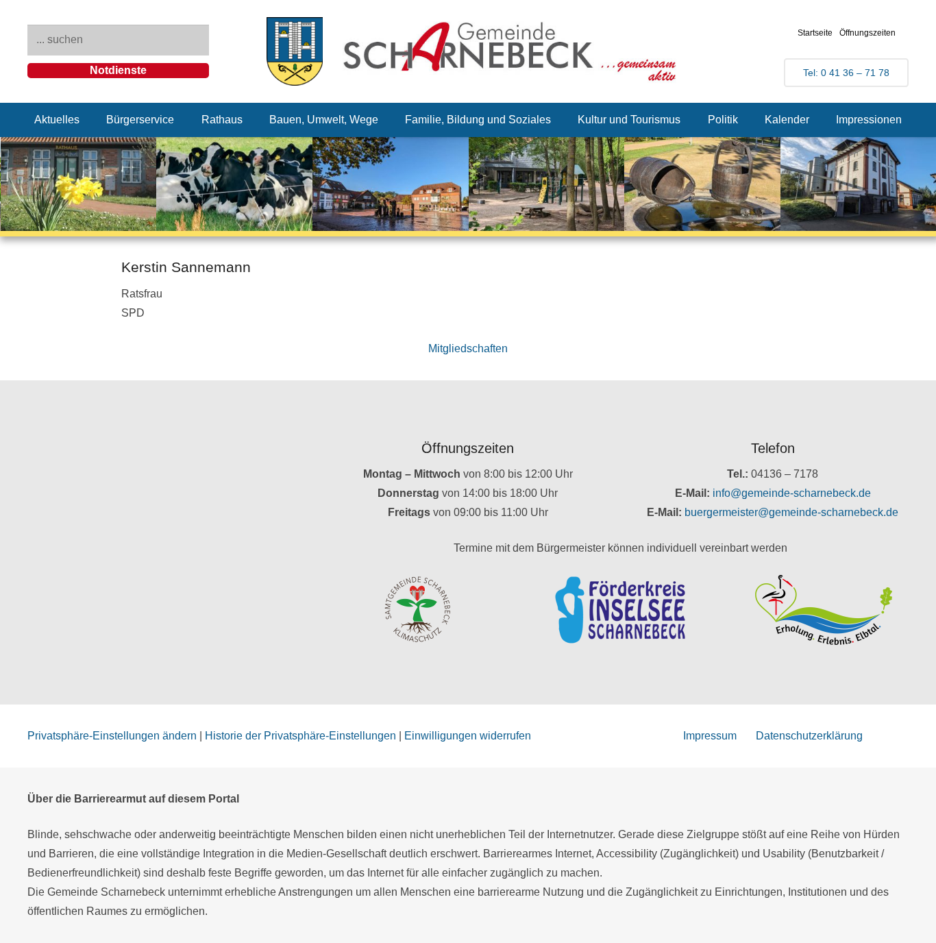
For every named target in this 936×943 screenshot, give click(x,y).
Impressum (710, 736)
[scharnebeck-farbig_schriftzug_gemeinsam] (510, 51)
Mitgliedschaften (468, 348)
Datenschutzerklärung (809, 736)
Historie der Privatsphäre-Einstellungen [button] (300, 736)
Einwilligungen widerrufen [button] (467, 736)
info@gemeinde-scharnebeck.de (792, 493)
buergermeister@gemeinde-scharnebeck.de (791, 512)
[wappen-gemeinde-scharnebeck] (295, 51)
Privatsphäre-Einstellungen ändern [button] (112, 736)
